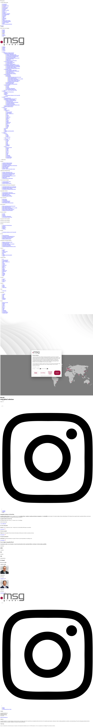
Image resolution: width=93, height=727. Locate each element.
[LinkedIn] (2, 406)
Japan (7, 143)
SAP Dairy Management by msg (11, 54)
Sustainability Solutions (7, 69)
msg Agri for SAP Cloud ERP (10, 57)
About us (3, 49)
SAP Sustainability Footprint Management (8, 193)
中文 (3, 36)
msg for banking (4, 8)
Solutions (3, 46)
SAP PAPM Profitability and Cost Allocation (13, 65)
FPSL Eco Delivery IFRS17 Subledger (14, 80)
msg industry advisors (5, 10)
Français (3, 32)
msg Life (7, 86)
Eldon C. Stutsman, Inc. (10, 113)
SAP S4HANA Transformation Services (10, 98)
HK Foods (7, 118)
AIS (3, 259)
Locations (3, 50)
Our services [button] (2, 529)
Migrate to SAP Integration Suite (11, 100)
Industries (3, 47)
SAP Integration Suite (9, 101)
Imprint (3, 708)
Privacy (3, 707)
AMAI (3, 17)
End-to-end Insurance (5, 235)
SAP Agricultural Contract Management (12, 56)
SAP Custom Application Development (12, 102)
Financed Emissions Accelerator (11, 73)
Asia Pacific (6, 139)
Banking (5, 94)
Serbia (7, 153)
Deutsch (3, 29)
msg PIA (7, 85)
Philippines (8, 144)
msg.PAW (7, 87)
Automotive (6, 96)
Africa (3, 279)
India (7, 142)
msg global (4, 9)
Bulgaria (7, 148)
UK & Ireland (8, 156)
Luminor (7, 120)
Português (3, 35)
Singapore (7, 145)
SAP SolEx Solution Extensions (9, 52)
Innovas (3, 19)
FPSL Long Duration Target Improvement (14, 77)
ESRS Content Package (9, 71)
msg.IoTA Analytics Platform (6, 183)
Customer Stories (6, 110)
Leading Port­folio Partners (6, 20)
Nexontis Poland (8, 157)
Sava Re (7, 124)
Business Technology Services (9, 105)
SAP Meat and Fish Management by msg (12, 55)
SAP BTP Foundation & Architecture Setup (13, 104)
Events (5, 130)
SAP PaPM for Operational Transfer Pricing (13, 68)
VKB (7, 127)
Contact (2, 25)
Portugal (7, 152)
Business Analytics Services (8, 106)
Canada (7, 135)
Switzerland (8, 155)
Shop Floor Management (10, 58)
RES (3, 272)
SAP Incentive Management (10, 88)
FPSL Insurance (8, 76)
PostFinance (8, 123)
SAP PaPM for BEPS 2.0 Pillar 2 (11, 67)
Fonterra (7, 115)
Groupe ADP (4, 265)
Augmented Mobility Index (10, 62)
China (7, 141)
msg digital (4, 6)
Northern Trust (8, 122)
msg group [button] (6, 12)
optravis (3, 23)
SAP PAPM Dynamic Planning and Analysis (13, 66)
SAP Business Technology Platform (9, 99)
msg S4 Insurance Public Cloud (11, 89)
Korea (3, 297)
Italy (7, 151)
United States (4, 287)
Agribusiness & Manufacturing (9, 53)
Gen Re (7, 116)
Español (3, 31)
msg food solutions (5, 7)
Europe (5, 146)
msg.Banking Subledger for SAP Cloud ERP (13, 95)
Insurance (5, 92)
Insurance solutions (5, 168)
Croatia (7, 149)
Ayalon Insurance (9, 112)
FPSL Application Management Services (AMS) (15, 78)
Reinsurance (6, 93)
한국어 (3, 34)
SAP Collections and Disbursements (7, 202)
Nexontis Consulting (5, 22)
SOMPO (7, 125)
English (3, 30)
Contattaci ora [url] (2, 578)
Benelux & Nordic (9, 147)
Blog (5, 129)
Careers (5, 131)
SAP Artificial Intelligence (10, 103)
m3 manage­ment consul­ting (6, 21)
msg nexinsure (4, 11)
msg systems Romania (5, 14)
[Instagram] (47, 509)
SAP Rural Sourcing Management (11, 60)
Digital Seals (4, 18)
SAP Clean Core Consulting (6, 245)
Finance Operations (7, 74)
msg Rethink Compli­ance (6, 13)
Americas (5, 133)
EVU (7, 114)
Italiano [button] (4, 31)
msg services (4, 15)
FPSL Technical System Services (13, 79)
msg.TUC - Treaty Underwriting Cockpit (10, 90)
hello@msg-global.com (4, 717)
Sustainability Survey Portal (10, 72)
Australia (7, 140)
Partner (5, 109)
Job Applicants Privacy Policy (6, 709)
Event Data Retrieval (9, 63)
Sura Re (7, 126)
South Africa (8, 138)
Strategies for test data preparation (13, 81)
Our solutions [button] (2, 540)
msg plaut (3, 12)
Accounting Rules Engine (10, 82)
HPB (7, 119)
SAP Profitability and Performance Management (9, 165)
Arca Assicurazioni (9, 111)
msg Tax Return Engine (9, 83)
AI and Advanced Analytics (8, 61)
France (3, 305)
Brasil (7, 134)
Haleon (3, 266)
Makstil (7, 121)
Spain (7, 154)
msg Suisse (4, 16)
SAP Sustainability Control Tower (11, 70)
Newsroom (6, 128)
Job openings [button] (2, 534)
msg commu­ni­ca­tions (5, 5)
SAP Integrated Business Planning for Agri (8, 175)
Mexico (7, 136)
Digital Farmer (8, 59)
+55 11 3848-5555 (3, 523)
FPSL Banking (8, 75)
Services (3, 48)
